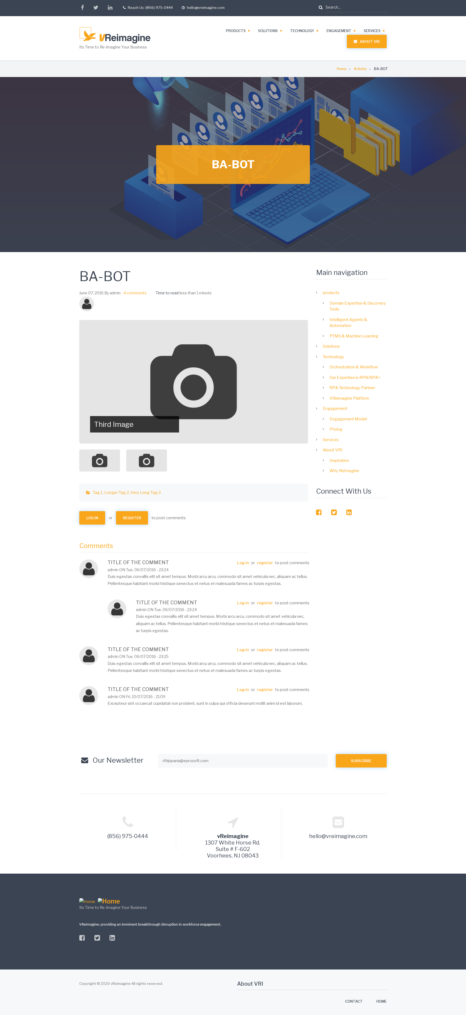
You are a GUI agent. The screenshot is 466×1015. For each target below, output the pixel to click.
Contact (354, 1001)
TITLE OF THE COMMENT (138, 562)
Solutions (268, 31)
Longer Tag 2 (116, 492)
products (236, 31)
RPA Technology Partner (352, 387)
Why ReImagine (344, 470)
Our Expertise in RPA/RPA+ (355, 377)
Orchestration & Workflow (354, 367)
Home (381, 1001)
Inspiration (339, 460)
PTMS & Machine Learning (354, 336)
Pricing (336, 429)
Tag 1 (98, 492)
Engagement (339, 31)
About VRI (370, 41)
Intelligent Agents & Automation (348, 322)
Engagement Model (348, 419)
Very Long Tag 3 (146, 492)
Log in (92, 518)
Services (372, 31)
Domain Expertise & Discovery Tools (358, 306)
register (132, 518)
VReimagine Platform (349, 398)
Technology (302, 31)
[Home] (126, 35)
